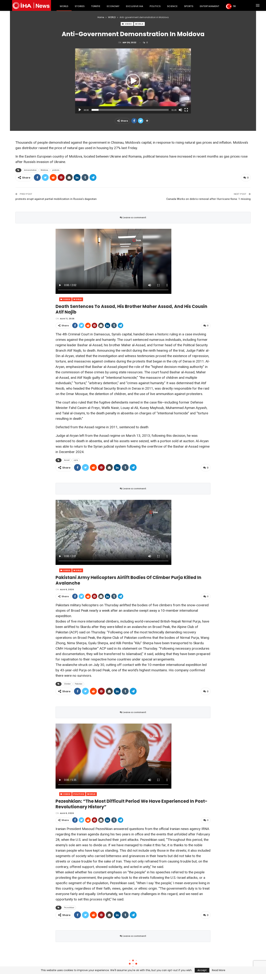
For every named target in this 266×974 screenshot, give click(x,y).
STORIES (80, 6)
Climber (67, 684)
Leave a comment (134, 217)
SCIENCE (172, 6)
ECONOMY (113, 6)
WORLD (64, 6)
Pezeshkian (69, 908)
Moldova (44, 170)
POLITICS (155, 6)
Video (128, 24)
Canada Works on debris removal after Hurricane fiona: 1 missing (208, 199)
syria (76, 460)
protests (55, 170)
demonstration (30, 170)
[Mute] (180, 110)
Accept (202, 970)
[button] (133, 81)
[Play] (80, 110)
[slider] (130, 110)
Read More (218, 970)
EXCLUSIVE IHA (134, 6)
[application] (133, 80)
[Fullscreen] (186, 110)
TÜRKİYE (95, 6)
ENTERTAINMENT (209, 6)
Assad (66, 460)
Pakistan (78, 684)
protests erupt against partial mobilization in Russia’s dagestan (56, 199)
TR (234, 6)
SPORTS (188, 6)
